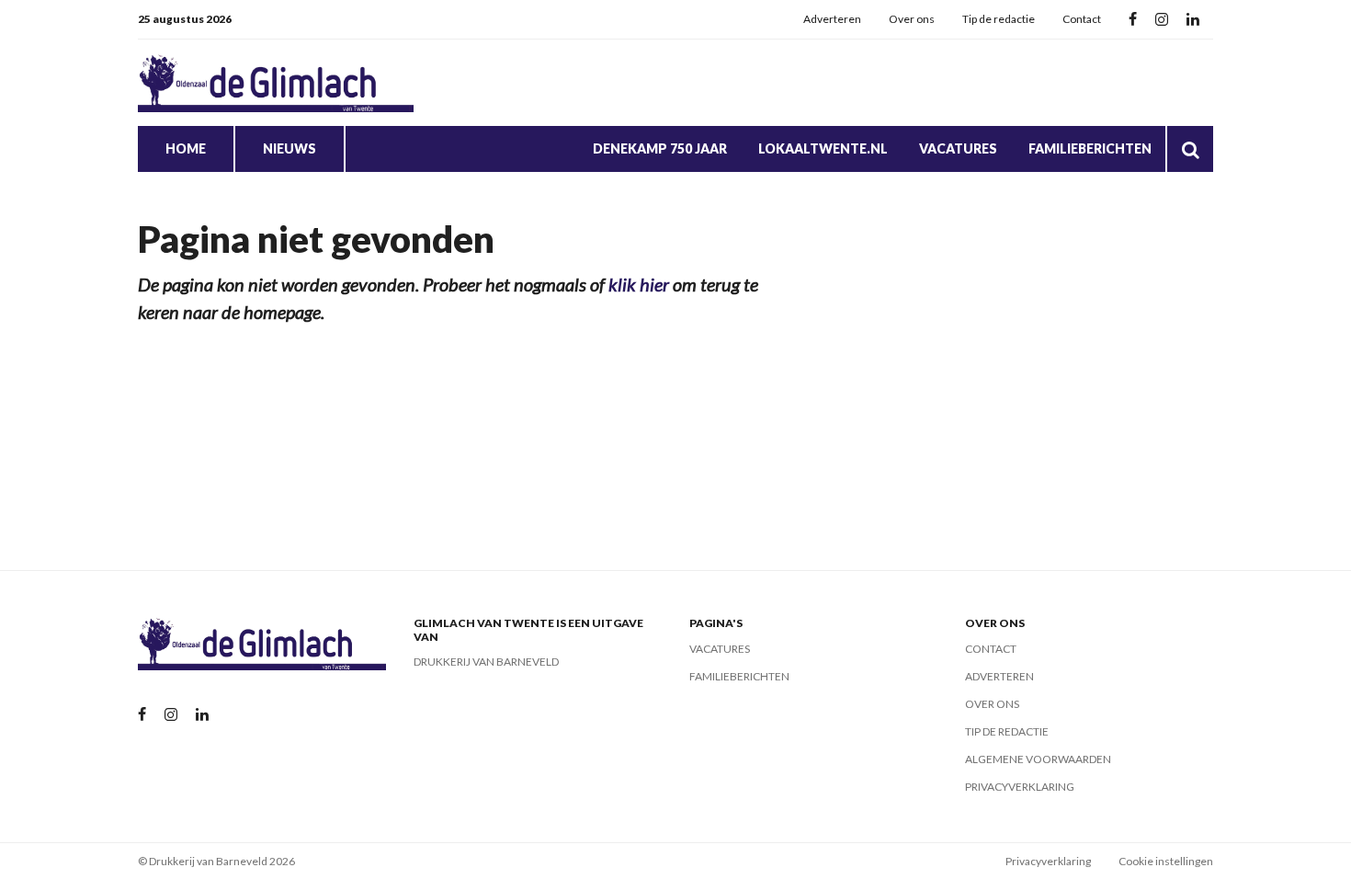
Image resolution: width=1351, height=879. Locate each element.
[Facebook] (1133, 20)
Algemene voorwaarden (1038, 759)
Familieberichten (1090, 148)
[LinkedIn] (1192, 20)
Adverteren (832, 19)
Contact (1081, 19)
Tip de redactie (998, 19)
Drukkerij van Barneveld (486, 661)
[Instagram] (1161, 20)
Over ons (912, 19)
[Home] (276, 82)
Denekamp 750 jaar (660, 148)
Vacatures (958, 148)
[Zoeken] (1190, 149)
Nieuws (289, 148)
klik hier (638, 284)
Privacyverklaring (1019, 786)
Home (185, 148)
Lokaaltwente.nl (823, 148)
